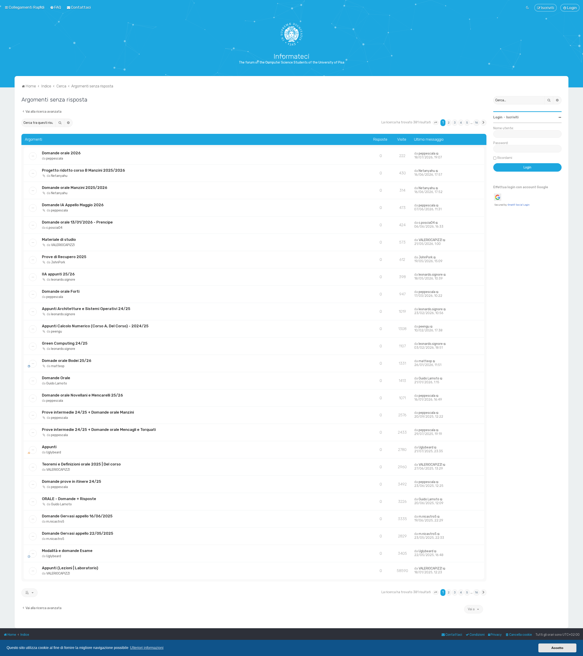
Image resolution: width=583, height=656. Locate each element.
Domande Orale (56, 378)
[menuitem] (55, 7)
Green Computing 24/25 (64, 343)
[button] (436, 122)
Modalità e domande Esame (67, 550)
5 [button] (467, 122)
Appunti (49, 447)
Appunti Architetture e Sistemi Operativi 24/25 (86, 308)
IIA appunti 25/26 (58, 274)
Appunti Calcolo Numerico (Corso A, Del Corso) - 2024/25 (95, 326)
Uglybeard (53, 452)
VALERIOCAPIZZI (63, 245)
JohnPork (58, 262)
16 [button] (476, 122)
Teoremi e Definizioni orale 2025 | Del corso (81, 464)
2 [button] (449, 122)
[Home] (292, 34)
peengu (56, 331)
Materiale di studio (59, 239)
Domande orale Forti (60, 291)
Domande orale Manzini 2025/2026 (74, 187)
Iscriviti (512, 117)
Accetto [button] (557, 648)
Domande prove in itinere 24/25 (71, 481)
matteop (57, 366)
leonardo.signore (63, 280)
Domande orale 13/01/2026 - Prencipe (77, 222)
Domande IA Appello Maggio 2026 (73, 205)
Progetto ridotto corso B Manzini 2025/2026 (83, 170)
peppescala (54, 158)
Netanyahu (59, 176)
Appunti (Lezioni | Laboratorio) (70, 568)
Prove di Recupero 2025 (64, 256)
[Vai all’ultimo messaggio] (437, 153)
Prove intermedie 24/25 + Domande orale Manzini (88, 412)
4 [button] (461, 122)
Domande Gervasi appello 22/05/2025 (77, 533)
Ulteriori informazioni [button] (147, 648)
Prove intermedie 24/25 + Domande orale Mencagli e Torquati (99, 429)
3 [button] (455, 122)
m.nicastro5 (55, 522)
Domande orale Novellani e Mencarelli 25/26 (82, 395)
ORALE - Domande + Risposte (69, 498)
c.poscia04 (54, 228)
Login (497, 117)
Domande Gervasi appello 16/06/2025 (77, 516)
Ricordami (504, 158)
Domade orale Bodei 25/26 (66, 360)
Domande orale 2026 (61, 153)
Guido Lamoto (56, 383)
